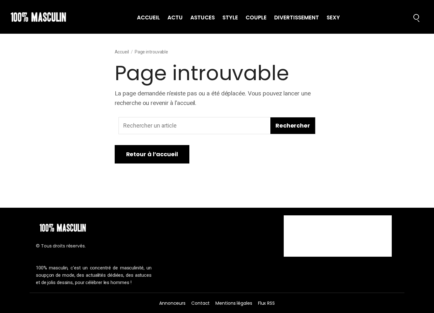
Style (230, 17)
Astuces (202, 17)
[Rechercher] (416, 16)
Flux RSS (266, 303)
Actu (175, 17)
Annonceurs (172, 303)
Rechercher (292, 125)
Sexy (333, 17)
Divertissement (296, 17)
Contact (200, 303)
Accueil (148, 17)
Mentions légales (233, 303)
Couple (256, 17)
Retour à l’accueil (152, 154)
